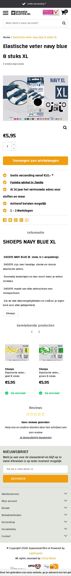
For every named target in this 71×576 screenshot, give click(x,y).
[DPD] (34, 567)
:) (5, 388)
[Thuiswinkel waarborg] (50, 12)
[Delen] (5, 220)
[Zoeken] (63, 23)
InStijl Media (48, 558)
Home (6, 37)
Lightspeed (35, 553)
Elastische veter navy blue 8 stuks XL (35, 37)
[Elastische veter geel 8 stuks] (17, 353)
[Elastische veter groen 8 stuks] (51, 353)
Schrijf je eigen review (14, 64)
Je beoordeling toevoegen (35, 437)
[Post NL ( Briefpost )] (51, 567)
